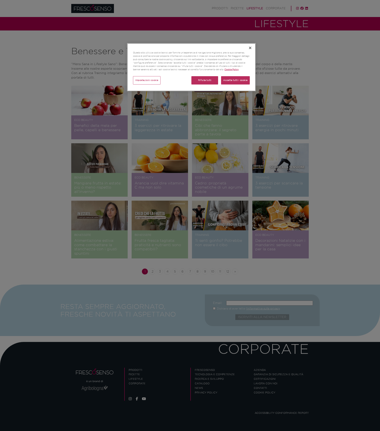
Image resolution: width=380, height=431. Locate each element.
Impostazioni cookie (146, 80)
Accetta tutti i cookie (235, 80)
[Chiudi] (250, 48)
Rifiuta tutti (204, 80)
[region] (191, 67)
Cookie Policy (231, 69)
